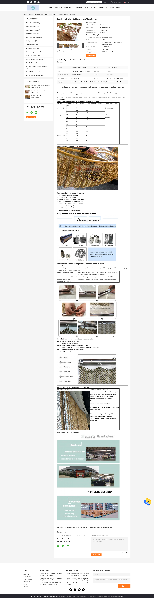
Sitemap (26, 586)
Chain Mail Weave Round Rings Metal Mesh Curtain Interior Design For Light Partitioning (78, 579)
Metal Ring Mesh (31, 26)
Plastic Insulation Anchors (34, 75)
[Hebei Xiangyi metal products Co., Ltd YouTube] (35, 2)
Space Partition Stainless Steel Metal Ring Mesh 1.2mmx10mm (51, 579)
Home (50, 8)
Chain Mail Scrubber (32, 72)
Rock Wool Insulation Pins (34, 59)
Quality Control (91, 8)
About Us (67, 8)
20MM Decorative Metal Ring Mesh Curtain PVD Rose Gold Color (50, 583)
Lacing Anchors (30, 45)
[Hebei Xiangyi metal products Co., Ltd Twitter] (31, 2)
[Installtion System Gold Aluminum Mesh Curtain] (27, 92)
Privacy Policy (35, 596)
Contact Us (103, 8)
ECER (122, 596)
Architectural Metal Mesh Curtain (69, 527)
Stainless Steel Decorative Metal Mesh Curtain (78, 583)
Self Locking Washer (32, 52)
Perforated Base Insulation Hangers (37, 66)
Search (104, 2)
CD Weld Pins (30, 41)
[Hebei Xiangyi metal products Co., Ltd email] (28, 112)
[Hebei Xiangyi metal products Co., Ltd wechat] (37, 112)
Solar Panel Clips (31, 48)
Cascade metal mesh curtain (88, 527)
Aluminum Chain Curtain (33, 37)
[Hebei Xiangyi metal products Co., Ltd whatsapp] (32, 112)
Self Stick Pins (30, 63)
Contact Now (91, 55)
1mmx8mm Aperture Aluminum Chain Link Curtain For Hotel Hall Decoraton (78, 574)
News (112, 8)
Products (58, 8)
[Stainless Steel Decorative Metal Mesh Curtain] (27, 97)
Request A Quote (116, 2)
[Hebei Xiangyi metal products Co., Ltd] (33, 7)
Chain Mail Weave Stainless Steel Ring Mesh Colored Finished (51, 574)
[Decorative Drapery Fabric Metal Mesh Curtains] (27, 86)
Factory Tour (78, 8)
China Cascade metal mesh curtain (50, 596)
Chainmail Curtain (31, 34)
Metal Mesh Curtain (41, 14)
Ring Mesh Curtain (31, 23)
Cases (118, 8)
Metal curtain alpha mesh (104, 527)
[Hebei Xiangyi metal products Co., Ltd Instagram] (38, 2)
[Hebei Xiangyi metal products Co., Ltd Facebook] (27, 2)
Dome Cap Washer (31, 55)
